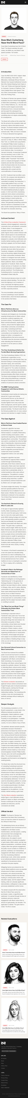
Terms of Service (5, 1075)
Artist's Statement (5, 1087)
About (2, 1060)
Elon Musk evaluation (10, 795)
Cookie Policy (4, 1080)
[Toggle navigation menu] (25, 2)
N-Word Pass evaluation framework (15, 222)
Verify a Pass (4, 1065)
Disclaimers (3, 1085)
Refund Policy (4, 1082)
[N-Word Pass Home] (3, 2)
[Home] (3, 1043)
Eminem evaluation (9, 681)
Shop (2, 1063)
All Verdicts (3, 1058)
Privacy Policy (4, 1077)
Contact (3, 1068)
